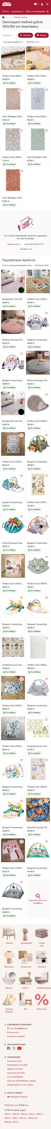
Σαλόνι (25, 988)
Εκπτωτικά (41, 1009)
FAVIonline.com (11, 1105)
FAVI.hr (8, 1118)
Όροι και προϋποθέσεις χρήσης (21, 1080)
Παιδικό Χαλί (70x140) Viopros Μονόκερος (22, 868)
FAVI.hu (40, 1114)
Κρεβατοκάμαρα (43, 988)
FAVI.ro (31, 1114)
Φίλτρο (43, 35)
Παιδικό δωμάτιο (9, 1010)
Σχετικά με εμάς (14, 1061)
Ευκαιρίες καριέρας (16, 1036)
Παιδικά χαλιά (20, 17)
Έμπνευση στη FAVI (16, 1073)
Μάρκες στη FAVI (15, 1069)
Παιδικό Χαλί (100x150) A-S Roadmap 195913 (23, 76)
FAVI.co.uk (33, 1118)
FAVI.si (16, 1122)
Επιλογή (27, 35)
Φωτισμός (9, 966)
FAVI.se (23, 1118)
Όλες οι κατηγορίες (35, 11)
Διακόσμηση (16, 11)
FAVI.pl (24, 1114)
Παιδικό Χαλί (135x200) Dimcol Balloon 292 (23, 746)
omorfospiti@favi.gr (19, 1028)
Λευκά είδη (42, 944)
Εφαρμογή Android (18, 1096)
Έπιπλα (5, 11)
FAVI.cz (8, 1114)
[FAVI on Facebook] (8, 1048)
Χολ (25, 1009)
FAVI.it (15, 1118)
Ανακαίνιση (26, 966)
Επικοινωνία (13, 1032)
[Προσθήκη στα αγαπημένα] (21, 49)
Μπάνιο (9, 988)
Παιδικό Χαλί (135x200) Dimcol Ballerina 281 (23, 583)
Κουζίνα (41, 966)
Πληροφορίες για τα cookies (20, 1084)
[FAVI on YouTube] (19, 1048)
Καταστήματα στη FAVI (17, 1065)
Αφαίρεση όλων (14, 244)
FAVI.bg (8, 1122)
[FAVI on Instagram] (13, 1048)
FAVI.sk (16, 1114)
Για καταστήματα (15, 1077)
